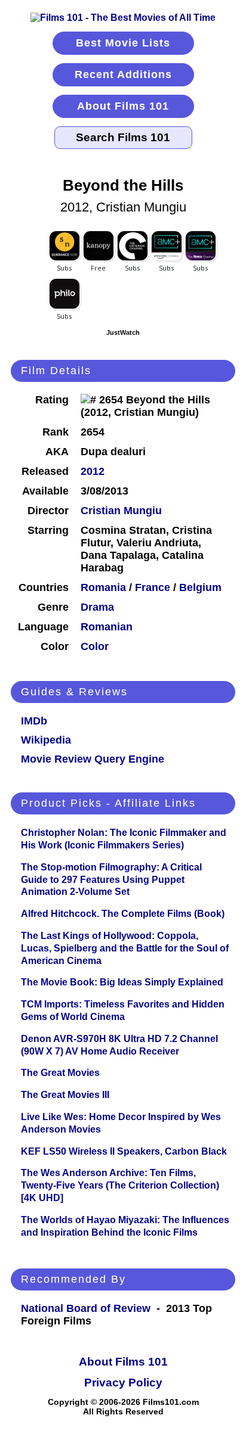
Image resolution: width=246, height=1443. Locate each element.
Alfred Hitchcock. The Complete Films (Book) (123, 914)
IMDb (34, 721)
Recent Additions (123, 74)
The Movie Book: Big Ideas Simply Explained (122, 982)
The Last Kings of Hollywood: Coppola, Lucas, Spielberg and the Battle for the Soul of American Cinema (125, 948)
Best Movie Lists (123, 43)
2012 (92, 471)
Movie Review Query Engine (92, 759)
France (152, 587)
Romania (103, 587)
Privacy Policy (123, 1382)
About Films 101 (123, 106)
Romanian (107, 627)
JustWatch (123, 332)
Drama (97, 607)
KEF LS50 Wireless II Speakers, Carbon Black (124, 1151)
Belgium (200, 587)
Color (95, 646)
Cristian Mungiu (121, 511)
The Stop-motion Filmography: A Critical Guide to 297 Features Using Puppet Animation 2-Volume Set (111, 879)
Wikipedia (46, 740)
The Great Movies (60, 1073)
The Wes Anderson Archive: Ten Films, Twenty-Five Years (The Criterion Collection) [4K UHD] (120, 1185)
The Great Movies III (65, 1095)
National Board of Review (85, 1308)
